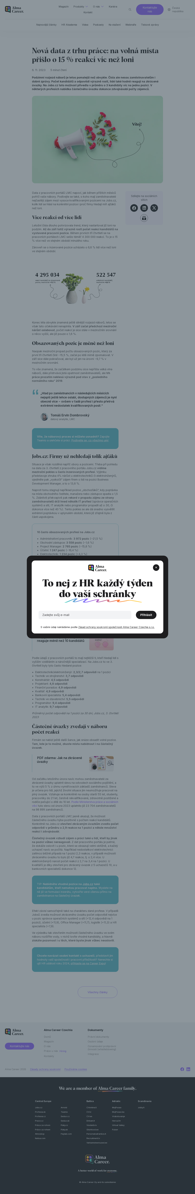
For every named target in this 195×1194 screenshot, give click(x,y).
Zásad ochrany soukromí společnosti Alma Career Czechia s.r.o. (116, 627)
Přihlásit (146, 615)
